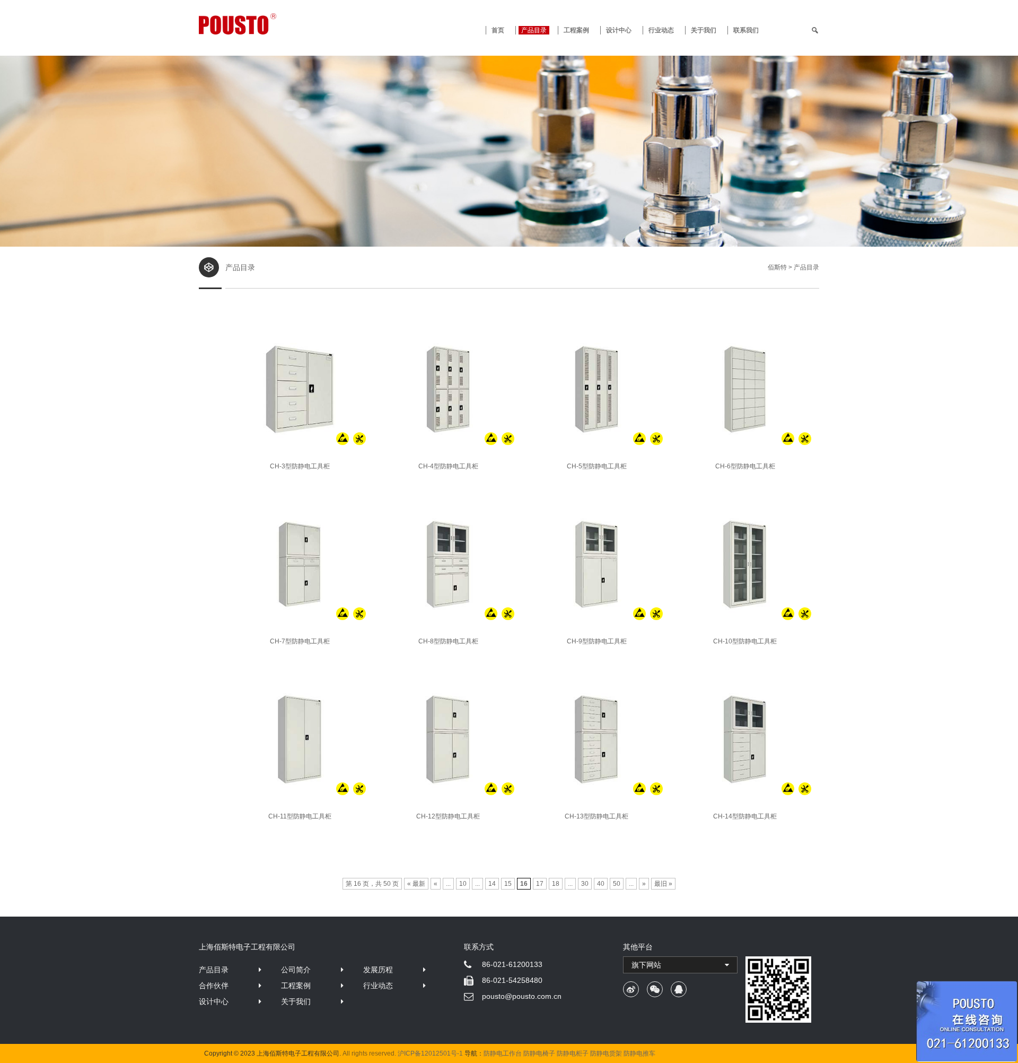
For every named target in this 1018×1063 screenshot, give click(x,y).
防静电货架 (606, 1053)
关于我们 (703, 30)
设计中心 (618, 30)
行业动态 (661, 30)
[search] (815, 30)
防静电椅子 (539, 1053)
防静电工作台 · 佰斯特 (277, 23)
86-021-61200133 (512, 964)
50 (616, 883)
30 (585, 883)
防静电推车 (639, 1053)
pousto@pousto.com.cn (521, 996)
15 (508, 883)
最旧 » (663, 883)
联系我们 (746, 30)
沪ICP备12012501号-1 (430, 1053)
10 (463, 883)
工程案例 (576, 30)
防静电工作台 (503, 1053)
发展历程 (378, 969)
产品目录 (214, 969)
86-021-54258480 (512, 980)
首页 (498, 30)
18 (555, 883)
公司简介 (296, 969)
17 (539, 883)
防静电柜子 (573, 1053)
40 (600, 883)
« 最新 (416, 883)
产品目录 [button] (534, 30)
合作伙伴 (214, 985)
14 (492, 883)
